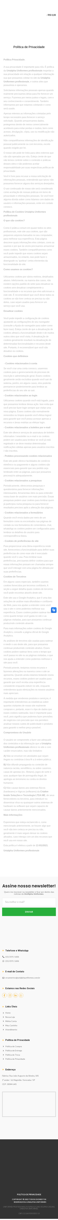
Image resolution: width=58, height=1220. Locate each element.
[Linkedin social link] (32, 2)
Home (4, 42)
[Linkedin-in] (15, 995)
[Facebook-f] (4, 995)
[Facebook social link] (25, 2)
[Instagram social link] (29, 2)
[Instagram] (10, 995)
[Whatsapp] (21, 995)
